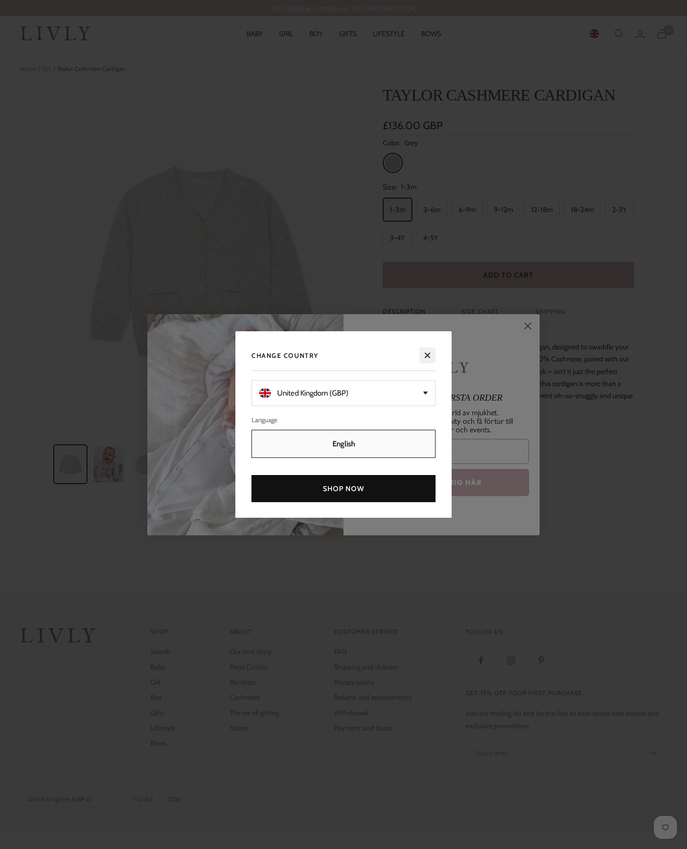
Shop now (344, 488)
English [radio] (343, 443)
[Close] (427, 355)
